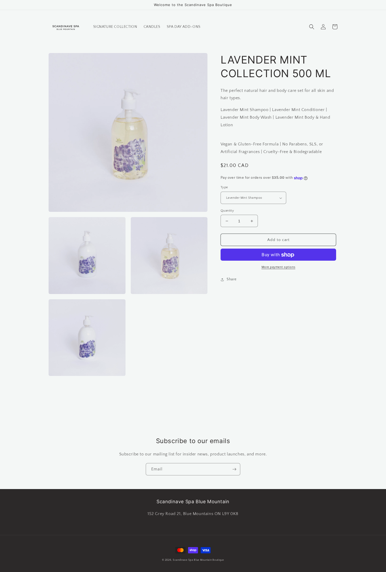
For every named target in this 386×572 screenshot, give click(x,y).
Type (224, 187)
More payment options (278, 267)
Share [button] (232, 279)
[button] (311, 27)
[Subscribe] (234, 469)
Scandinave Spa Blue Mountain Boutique (198, 560)
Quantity (227, 210)
